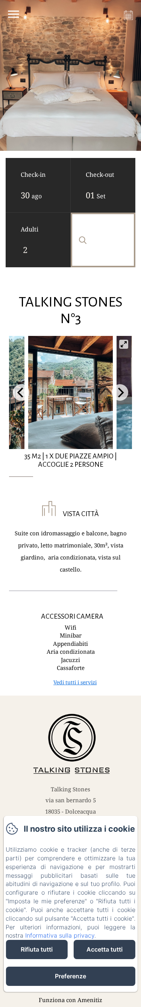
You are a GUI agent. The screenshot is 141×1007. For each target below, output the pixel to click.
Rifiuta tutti (37, 949)
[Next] (120, 392)
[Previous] (21, 392)
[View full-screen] (123, 344)
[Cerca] (103, 240)
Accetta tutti (104, 949)
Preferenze (70, 976)
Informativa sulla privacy (59, 935)
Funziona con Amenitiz (70, 1000)
